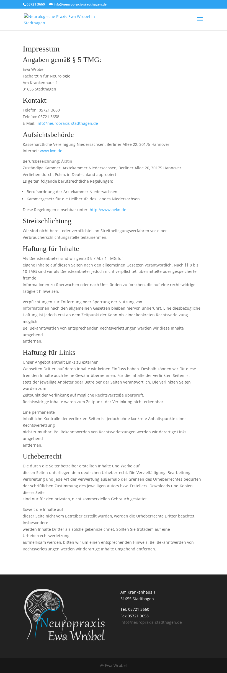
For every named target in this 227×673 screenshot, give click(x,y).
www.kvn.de (51, 150)
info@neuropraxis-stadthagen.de (67, 123)
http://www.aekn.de (108, 209)
